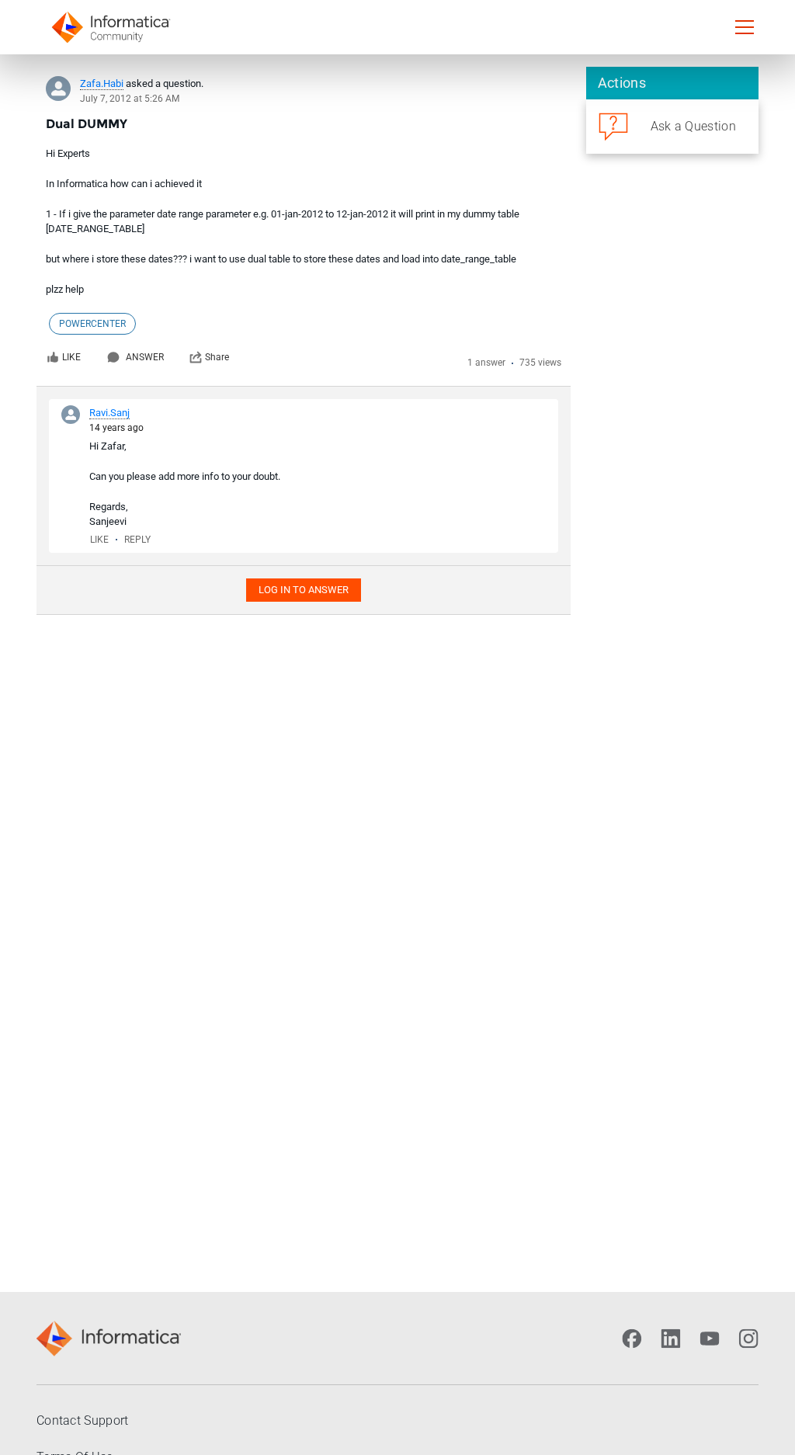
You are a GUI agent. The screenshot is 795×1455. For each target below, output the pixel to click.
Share (217, 357)
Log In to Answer (304, 590)
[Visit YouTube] (710, 1338)
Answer (145, 357)
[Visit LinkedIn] (671, 1338)
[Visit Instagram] (748, 1338)
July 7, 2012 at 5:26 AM (129, 98)
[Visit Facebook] (632, 1338)
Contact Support (82, 1420)
